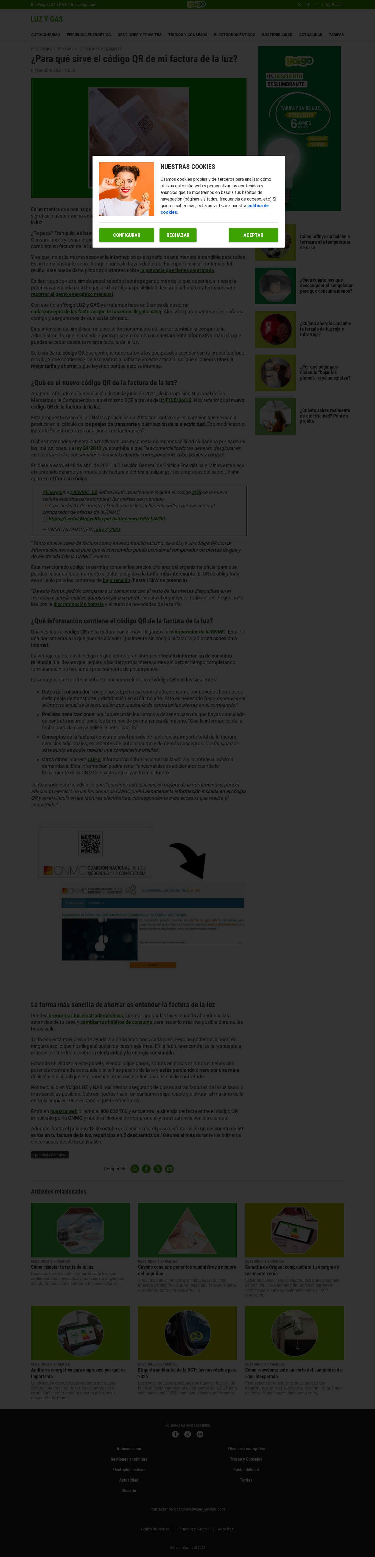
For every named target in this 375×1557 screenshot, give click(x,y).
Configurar (126, 235)
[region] (189, 202)
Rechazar (178, 235)
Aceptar (253, 235)
